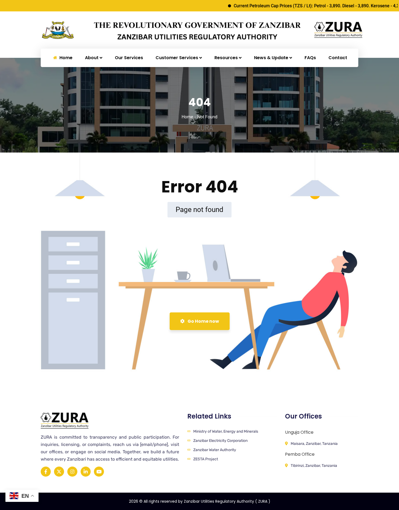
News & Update (271, 58)
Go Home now (203, 321)
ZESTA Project (205, 459)
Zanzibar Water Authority (214, 450)
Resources (226, 58)
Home (187, 116)
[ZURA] (76, 30)
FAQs (310, 58)
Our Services (129, 58)
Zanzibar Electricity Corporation (220, 440)
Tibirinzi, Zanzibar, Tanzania (314, 465)
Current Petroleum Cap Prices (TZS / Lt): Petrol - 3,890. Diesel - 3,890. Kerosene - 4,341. (308, 5)
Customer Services (177, 58)
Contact (337, 58)
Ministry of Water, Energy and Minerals (225, 431)
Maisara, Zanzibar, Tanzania (314, 443)
